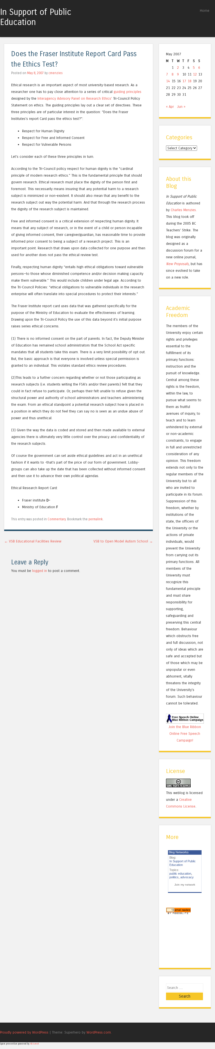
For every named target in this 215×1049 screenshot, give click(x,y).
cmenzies (55, 73)
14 (168, 81)
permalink (95, 519)
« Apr (170, 106)
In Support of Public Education (35, 17)
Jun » (181, 106)
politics (174, 877)
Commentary (57, 519)
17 (184, 81)
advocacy (187, 877)
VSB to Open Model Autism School (123, 541)
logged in (39, 571)
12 (195, 74)
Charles (176, 210)
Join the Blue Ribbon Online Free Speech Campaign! (185, 733)
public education (180, 873)
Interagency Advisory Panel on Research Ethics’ (75, 98)
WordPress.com (99, 1032)
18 (189, 81)
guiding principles (127, 92)
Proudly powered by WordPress (24, 1032)
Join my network (184, 884)
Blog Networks (179, 852)
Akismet (34, 1044)
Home (204, 10)
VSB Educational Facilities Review (32, 541)
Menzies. (189, 210)
